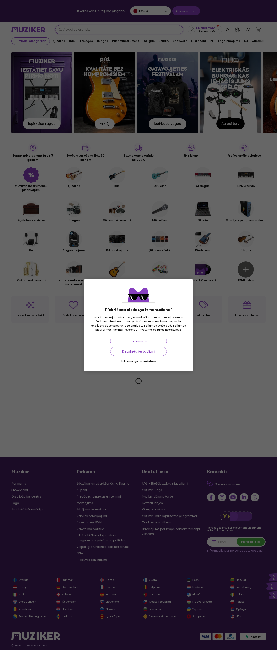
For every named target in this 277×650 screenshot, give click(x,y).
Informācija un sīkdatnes (138, 361)
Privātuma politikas (151, 329)
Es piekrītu (138, 341)
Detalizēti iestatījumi (138, 351)
